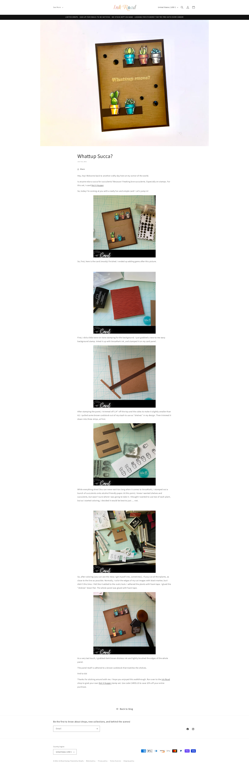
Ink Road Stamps (64, 761)
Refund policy (90, 761)
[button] (58, 7)
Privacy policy (103, 761)
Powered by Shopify (77, 761)
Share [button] (82, 169)
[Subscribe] (97, 729)
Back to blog (126, 708)
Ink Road (166, 679)
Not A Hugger (97, 185)
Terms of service (115, 761)
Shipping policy (128, 761)
